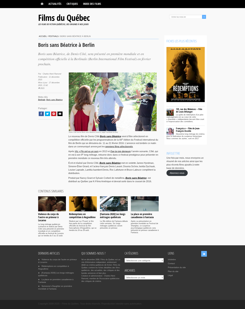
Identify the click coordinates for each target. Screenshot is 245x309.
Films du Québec (64, 17)
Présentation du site (177, 267)
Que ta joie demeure (120, 151)
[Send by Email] (60, 114)
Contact (171, 263)
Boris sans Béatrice (110, 136)
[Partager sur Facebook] (41, 114)
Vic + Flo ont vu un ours (87, 151)
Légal (170, 275)
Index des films (92, 4)
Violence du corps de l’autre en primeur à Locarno (48, 217)
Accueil (43, 36)
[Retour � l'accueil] (42, 4)
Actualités (54, 4)
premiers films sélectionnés (119, 146)
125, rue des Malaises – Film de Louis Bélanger (189, 110)
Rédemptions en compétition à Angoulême (82, 215)
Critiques (72, 4)
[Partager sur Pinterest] (53, 114)
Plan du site (173, 271)
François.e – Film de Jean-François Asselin (188, 129)
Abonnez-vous (177, 173)
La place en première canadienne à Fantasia (142, 215)
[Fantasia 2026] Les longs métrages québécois (112, 215)
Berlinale (41, 100)
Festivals (53, 36)
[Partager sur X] (47, 114)
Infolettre (172, 259)
